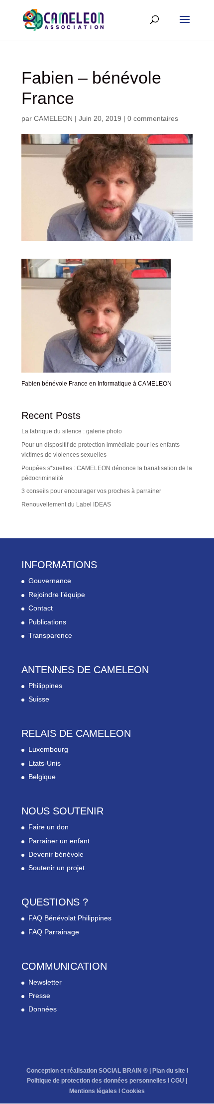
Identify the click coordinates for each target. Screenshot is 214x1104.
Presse (39, 996)
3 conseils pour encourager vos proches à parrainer (91, 491)
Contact (40, 608)
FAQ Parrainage (53, 932)
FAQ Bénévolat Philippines (69, 918)
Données (42, 1009)
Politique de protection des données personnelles (96, 1080)
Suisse (38, 699)
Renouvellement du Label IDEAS (66, 504)
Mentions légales (93, 1091)
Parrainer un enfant (59, 841)
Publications (47, 622)
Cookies (133, 1091)
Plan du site (168, 1070)
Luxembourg (48, 749)
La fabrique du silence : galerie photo (71, 431)
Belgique (42, 777)
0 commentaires (152, 118)
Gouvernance (49, 581)
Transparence (50, 635)
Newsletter (45, 982)
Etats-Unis (44, 763)
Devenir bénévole (56, 854)
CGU (177, 1080)
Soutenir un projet (56, 868)
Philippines (45, 686)
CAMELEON (53, 118)
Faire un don (48, 827)
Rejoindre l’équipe (56, 595)
